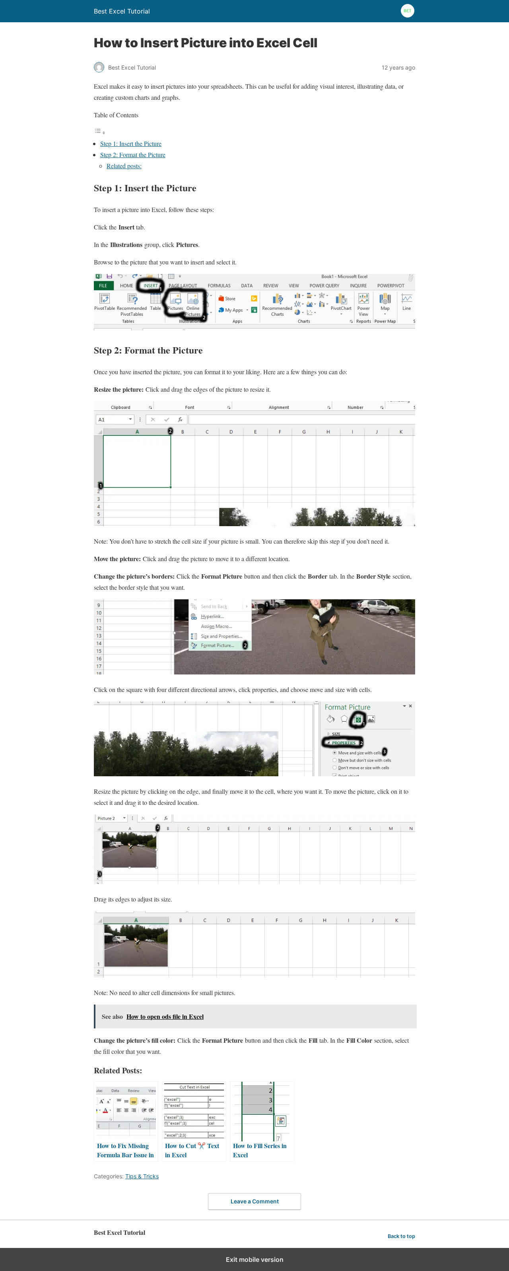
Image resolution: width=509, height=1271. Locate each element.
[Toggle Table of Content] (100, 132)
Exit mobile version (255, 1259)
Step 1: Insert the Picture (130, 143)
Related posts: (124, 165)
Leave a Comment (255, 1201)
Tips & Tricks (142, 1176)
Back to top (401, 1236)
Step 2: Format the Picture (132, 154)
